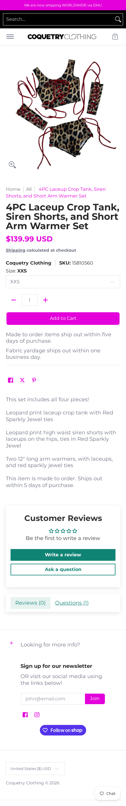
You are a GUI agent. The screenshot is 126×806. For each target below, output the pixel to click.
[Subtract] (14, 300)
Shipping (15, 250)
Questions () (72, 603)
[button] (115, 36)
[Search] (118, 19)
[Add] (45, 300)
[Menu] (10, 36)
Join (95, 698)
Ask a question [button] (63, 569)
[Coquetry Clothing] (62, 36)
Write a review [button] (63, 555)
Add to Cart (63, 318)
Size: (16, 271)
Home (13, 189)
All (29, 189)
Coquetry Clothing (28, 263)
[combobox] (58, 19)
